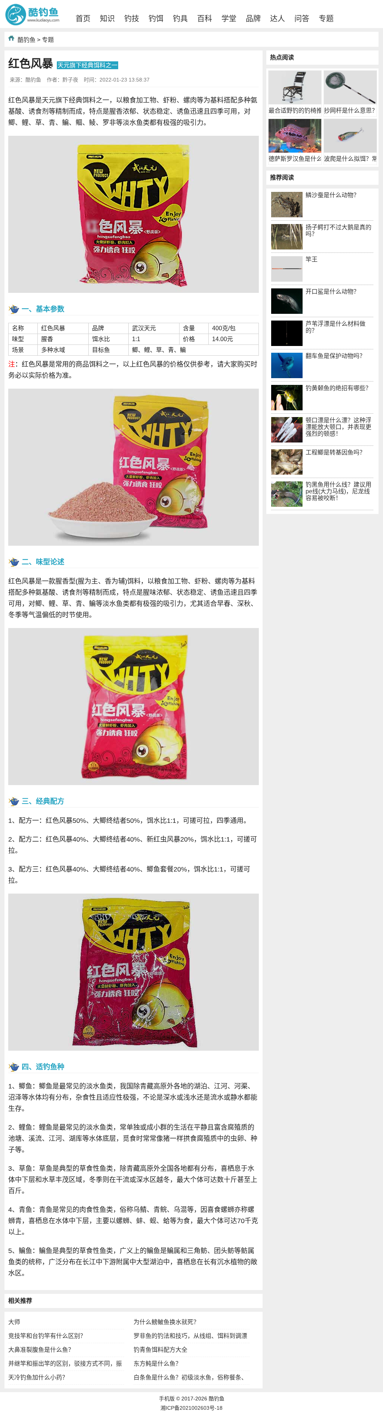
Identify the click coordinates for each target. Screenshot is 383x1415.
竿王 (312, 259)
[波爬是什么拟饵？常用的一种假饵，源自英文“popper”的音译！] (350, 150)
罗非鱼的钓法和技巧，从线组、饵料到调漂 (190, 1336)
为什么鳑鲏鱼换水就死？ (166, 1322)
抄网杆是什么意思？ (351, 110)
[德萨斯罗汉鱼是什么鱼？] (295, 150)
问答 (301, 19)
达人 (277, 19)
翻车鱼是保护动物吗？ (335, 356)
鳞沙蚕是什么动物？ (332, 195)
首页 (83, 19)
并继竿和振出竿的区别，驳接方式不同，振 (65, 1363)
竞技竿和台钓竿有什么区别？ (47, 1336)
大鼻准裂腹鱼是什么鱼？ (41, 1350)
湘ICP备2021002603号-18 (191, 1408)
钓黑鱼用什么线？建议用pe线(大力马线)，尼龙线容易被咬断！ (338, 491)
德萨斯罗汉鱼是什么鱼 (298, 159)
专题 (326, 19)
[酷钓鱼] (32, 24)
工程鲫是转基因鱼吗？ (335, 452)
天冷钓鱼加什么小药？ (38, 1377)
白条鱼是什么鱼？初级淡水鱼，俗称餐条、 (190, 1377)
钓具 (180, 19)
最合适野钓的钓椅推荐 (298, 110)
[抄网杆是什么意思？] (350, 102)
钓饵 (155, 19)
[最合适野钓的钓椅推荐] (295, 102)
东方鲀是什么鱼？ (157, 1363)
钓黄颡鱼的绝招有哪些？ (338, 388)
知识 (107, 19)
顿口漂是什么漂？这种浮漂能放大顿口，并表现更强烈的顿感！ (338, 427)
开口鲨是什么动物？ (332, 291)
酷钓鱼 (27, 40)
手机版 (167, 1399)
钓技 (131, 19)
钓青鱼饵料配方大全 (160, 1350)
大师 (14, 1322)
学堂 (228, 19)
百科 (204, 19)
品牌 (253, 19)
